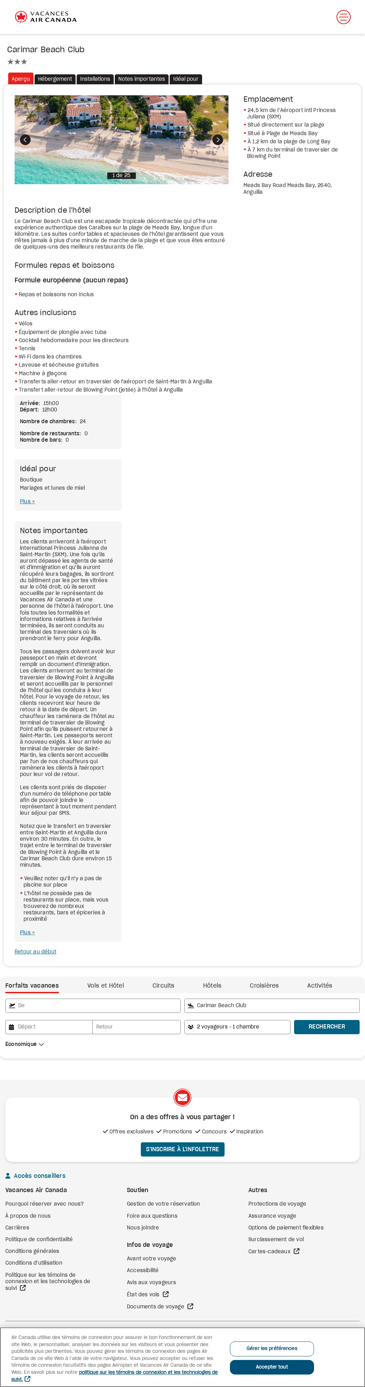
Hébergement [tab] (55, 79)
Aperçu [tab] (21, 79)
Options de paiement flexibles (286, 1228)
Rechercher (327, 1027)
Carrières (17, 1228)
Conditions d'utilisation (33, 1263)
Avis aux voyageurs (151, 1282)
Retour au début (35, 952)
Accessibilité (143, 1270)
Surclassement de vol (276, 1239)
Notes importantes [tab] (141, 79)
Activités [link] (319, 986)
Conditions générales (32, 1251)
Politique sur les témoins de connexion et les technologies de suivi (47, 1282)
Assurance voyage (272, 1216)
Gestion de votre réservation (163, 1204)
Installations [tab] (95, 79)
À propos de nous (28, 1216)
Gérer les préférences (272, 1348)
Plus (26, 501)
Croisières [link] (264, 986)
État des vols (144, 1294)
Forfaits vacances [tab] (32, 986)
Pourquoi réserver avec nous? (44, 1204)
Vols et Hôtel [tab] (105, 986)
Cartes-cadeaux (270, 1251)
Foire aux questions (152, 1216)
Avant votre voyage (151, 1258)
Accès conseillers (39, 1176)
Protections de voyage (277, 1204)
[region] (182, 1357)
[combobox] (93, 1006)
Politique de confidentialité (39, 1239)
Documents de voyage (156, 1306)
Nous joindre (143, 1228)
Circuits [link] (164, 986)
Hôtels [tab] (212, 986)
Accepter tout (272, 1367)
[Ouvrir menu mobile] (343, 17)
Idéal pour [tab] (186, 79)
